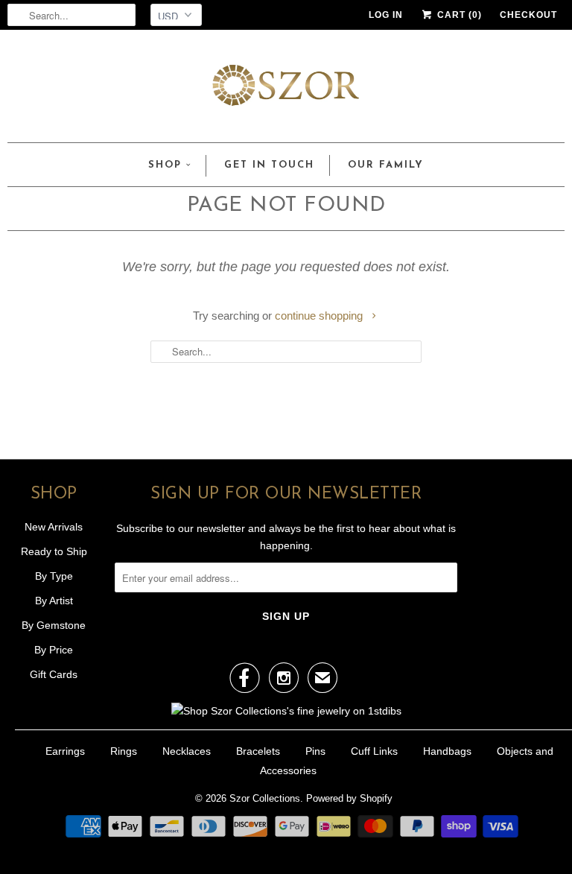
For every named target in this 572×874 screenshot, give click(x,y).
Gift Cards (53, 674)
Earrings (65, 751)
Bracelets (258, 751)
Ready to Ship (54, 551)
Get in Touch (269, 165)
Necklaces (186, 751)
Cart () (458, 15)
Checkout (528, 15)
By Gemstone (54, 625)
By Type (54, 576)
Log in (386, 15)
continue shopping (320, 315)
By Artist (54, 601)
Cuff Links (374, 751)
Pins (315, 751)
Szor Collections (264, 798)
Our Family (386, 165)
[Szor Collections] (286, 89)
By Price (53, 650)
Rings (123, 751)
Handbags (447, 751)
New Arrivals (54, 527)
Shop (165, 165)
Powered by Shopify (349, 798)
